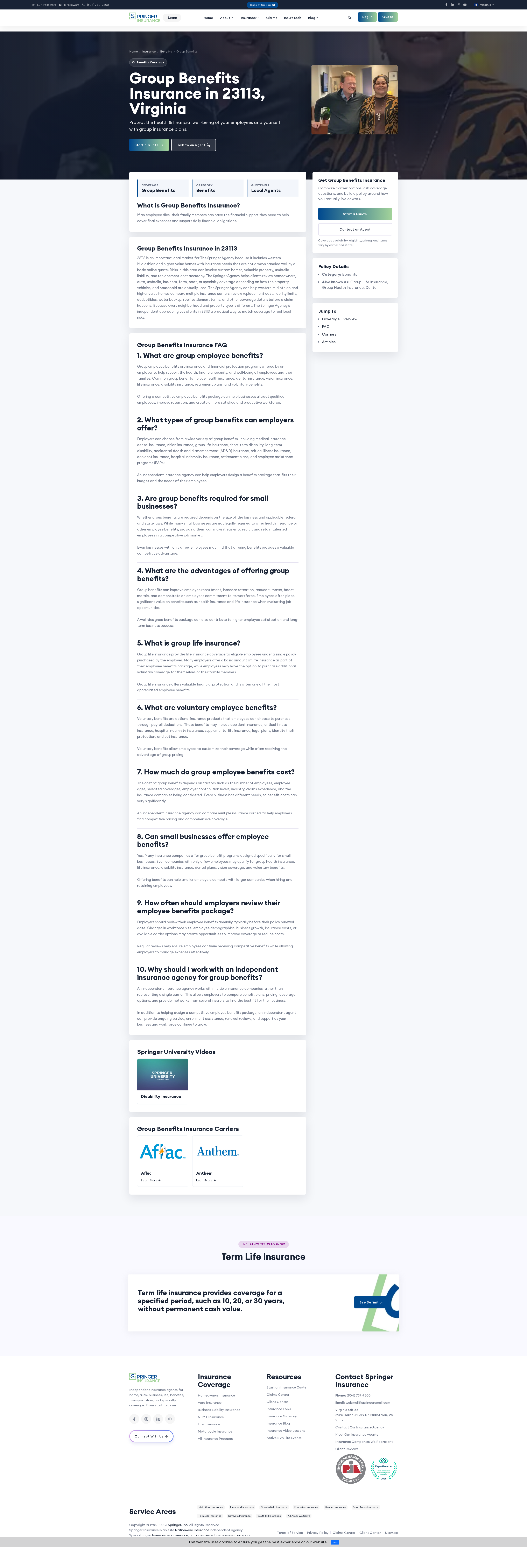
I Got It (335, 1542)
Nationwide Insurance (192, 1530)
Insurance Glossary (282, 1416)
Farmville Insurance (210, 1515)
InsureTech (292, 18)
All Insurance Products (215, 1438)
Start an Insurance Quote (286, 1387)
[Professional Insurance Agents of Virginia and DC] (350, 1469)
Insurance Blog (278, 1423)
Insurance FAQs (279, 1409)
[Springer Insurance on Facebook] (134, 1419)
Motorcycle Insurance (215, 1431)
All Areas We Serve (299, 1515)
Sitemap (391, 1533)
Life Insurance (209, 1424)
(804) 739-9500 (95, 5)
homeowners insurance (170, 1535)
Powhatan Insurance (306, 1507)
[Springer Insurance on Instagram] (146, 1419)
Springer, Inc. (178, 1525)
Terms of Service (290, 1533)
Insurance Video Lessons (286, 1430)
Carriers (329, 334)
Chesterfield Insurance (274, 1507)
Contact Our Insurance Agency (359, 1427)
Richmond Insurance (242, 1507)
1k (69, 5)
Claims (271, 18)
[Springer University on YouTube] (170, 1419)
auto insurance (201, 1535)
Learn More (149, 1180)
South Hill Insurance (269, 1515)
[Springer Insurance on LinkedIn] (158, 1419)
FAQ (326, 326)
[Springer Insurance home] (160, 1378)
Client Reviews (346, 1449)
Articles (329, 341)
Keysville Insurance (239, 1515)
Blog (311, 18)
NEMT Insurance (211, 1417)
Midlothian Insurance (211, 1507)
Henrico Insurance (335, 1507)
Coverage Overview (339, 319)
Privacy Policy (318, 1533)
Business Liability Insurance (219, 1410)
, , (364, 1417)
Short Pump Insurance (365, 1507)
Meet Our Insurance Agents (356, 1434)
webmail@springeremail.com (368, 1402)
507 (44, 5)
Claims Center (278, 1394)
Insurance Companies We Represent (364, 1442)
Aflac (146, 1173)
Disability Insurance (161, 1096)
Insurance (248, 18)
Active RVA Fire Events (284, 1438)
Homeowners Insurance (216, 1395)
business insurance (229, 1535)
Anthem (204, 1173)
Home (208, 18)
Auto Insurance (210, 1402)
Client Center (277, 1402)
